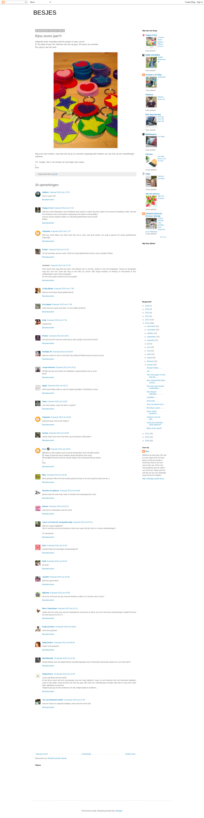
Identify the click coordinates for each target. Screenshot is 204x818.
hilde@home (47, 643)
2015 (147, 313)
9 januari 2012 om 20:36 (60, 577)
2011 (147, 434)
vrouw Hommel (48, 367)
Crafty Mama (47, 289)
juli (148, 344)
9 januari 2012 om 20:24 (57, 561)
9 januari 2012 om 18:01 (59, 336)
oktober (150, 333)
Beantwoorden (48, 200)
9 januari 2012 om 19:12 (66, 367)
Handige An (47, 352)
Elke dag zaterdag (153, 115)
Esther (45, 250)
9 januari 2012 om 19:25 (57, 401)
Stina (44, 401)
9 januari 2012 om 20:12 (57, 545)
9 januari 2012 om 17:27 (61, 231)
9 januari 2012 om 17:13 (64, 208)
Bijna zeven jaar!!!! (154, 428)
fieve (44, 545)
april (149, 354)
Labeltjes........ (152, 397)
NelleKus (149, 95)
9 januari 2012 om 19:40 (60, 449)
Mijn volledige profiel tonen (153, 479)
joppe (44, 386)
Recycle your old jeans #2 (161, 119)
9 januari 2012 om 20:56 (60, 593)
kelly (44, 320)
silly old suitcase (152, 194)
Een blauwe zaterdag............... (155, 393)
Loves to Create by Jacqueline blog (57, 522)
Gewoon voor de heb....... (153, 418)
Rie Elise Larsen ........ (155, 408)
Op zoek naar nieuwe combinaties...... (155, 387)
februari (150, 361)
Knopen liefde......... (154, 368)
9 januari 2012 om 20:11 (59, 506)
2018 (147, 306)
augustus (151, 340)
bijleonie (45, 593)
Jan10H (45, 577)
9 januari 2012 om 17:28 (59, 250)
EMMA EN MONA (152, 55)
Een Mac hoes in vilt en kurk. (161, 159)
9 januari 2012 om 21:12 (68, 608)
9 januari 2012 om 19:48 (70, 491)
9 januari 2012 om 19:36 (59, 433)
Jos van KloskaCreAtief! (52, 700)
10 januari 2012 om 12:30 (64, 674)
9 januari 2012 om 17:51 (57, 320)
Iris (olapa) (46, 304)
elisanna (149, 154)
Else (44, 449)
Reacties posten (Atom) (57, 758)
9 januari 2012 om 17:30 (61, 265)
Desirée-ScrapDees (50, 491)
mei (149, 351)
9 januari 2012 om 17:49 (62, 304)
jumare (45, 506)
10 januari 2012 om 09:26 (64, 643)
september (151, 337)
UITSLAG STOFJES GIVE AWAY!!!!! (155, 424)
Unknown (46, 231)
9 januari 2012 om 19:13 (58, 386)
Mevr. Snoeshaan (49, 608)
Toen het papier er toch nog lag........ (156, 376)
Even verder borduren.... (152, 412)
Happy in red (47, 208)
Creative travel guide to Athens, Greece (161, 41)
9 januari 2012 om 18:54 (63, 352)
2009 (147, 441)
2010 (147, 437)
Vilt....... (149, 371)
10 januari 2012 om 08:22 (65, 627)
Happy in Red (151, 35)
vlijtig (147, 174)
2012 (147, 323)
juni (149, 347)
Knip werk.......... (153, 401)
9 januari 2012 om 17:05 (60, 192)
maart (149, 358)
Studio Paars (47, 674)
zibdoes (45, 192)
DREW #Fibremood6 (162, 59)
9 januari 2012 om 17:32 (64, 289)
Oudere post (130, 754)
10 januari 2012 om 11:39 (64, 658)
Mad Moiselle (47, 658)
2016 (147, 309)
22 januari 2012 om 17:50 (74, 700)
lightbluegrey (151, 134)
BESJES (44, 12)
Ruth (44, 561)
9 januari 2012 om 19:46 (57, 475)
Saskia (45, 433)
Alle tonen (163, 237)
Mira (44, 475)
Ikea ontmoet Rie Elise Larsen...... (156, 381)
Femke (45, 336)
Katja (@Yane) (48, 627)
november (151, 330)
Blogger (119, 811)
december (151, 326)
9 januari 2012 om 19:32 (61, 417)
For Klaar (161, 136)
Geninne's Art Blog (153, 75)
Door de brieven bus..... (156, 404)
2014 (147, 316)
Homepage (86, 754)
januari (150, 365)
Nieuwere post (42, 754)
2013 (147, 320)
